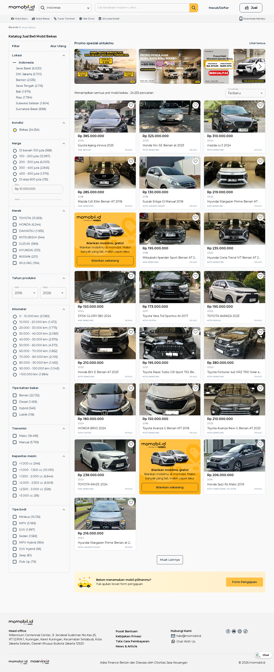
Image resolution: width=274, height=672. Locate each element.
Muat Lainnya (170, 560)
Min (17, 184)
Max (17, 199)
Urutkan (233, 89)
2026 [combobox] (47, 293)
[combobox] (62, 7)
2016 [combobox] (18, 293)
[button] (39, 55)
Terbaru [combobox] (234, 93)
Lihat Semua (257, 43)
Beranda (13, 27)
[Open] (88, 8)
